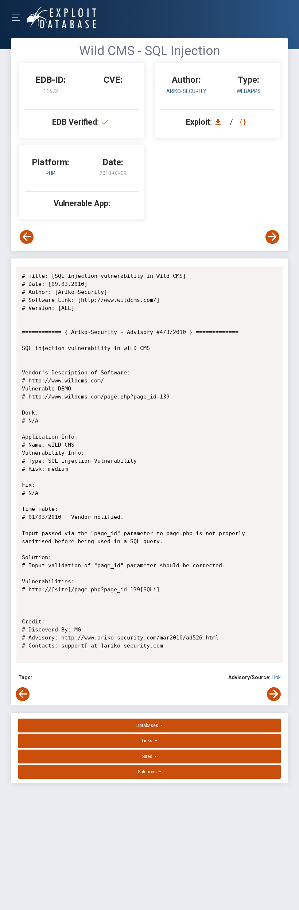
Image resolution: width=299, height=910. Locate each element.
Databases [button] (147, 725)
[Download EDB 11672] (220, 122)
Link (276, 677)
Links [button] (148, 740)
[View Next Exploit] (272, 237)
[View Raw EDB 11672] (243, 122)
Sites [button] (148, 756)
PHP (50, 173)
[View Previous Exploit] (27, 237)
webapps (249, 91)
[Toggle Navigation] (18, 18)
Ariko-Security (186, 91)
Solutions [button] (148, 771)
